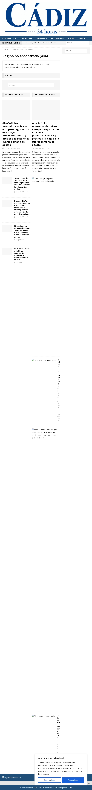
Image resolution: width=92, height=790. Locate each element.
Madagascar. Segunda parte (59, 373)
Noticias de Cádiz (9, 39)
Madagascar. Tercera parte (58, 726)
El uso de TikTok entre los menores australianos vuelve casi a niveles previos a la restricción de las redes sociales (22, 207)
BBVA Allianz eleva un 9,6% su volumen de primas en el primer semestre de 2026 (22, 254)
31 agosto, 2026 (10, 148)
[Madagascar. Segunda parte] (44, 360)
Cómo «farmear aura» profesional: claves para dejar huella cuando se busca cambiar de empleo (22, 231)
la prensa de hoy (26, 39)
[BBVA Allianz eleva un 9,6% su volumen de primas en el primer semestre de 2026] (7, 251)
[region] (60, 769)
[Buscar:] (78, 43)
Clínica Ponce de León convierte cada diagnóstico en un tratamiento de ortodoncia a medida (22, 183)
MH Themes (69, 788)
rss (89, 783)
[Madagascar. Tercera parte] (43, 716)
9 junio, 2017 (59, 395)
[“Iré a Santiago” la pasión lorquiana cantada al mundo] (45, 180)
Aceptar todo (73, 780)
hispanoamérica (57, 39)
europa (71, 39)
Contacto (82, 39)
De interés (41, 39)
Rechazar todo (49, 780)
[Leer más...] (7, 171)
